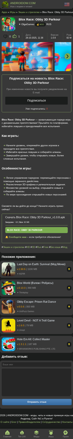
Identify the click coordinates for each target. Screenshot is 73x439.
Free (45, 247)
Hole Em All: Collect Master (33, 339)
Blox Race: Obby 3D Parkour (24, 230)
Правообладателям (29, 422)
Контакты (67, 422)
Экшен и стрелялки (29, 12)
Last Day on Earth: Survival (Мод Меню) (41, 264)
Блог (13, 422)
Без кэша (55, 247)
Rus (39, 247)
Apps (4, 12)
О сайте (5, 422)
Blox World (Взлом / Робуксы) (35, 283)
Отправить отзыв (36, 402)
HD (28, 247)
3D (33, 247)
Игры (12, 12)
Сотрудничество (51, 422)
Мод (64, 247)
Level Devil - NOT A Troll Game (36, 320)
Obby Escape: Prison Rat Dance (36, 301)
